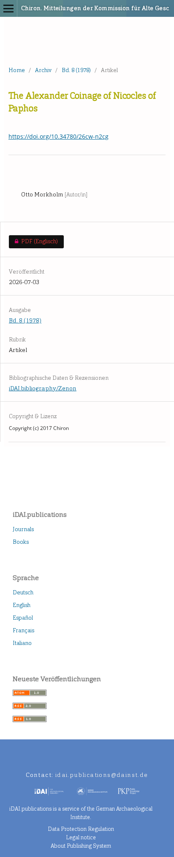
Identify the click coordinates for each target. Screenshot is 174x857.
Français (23, 630)
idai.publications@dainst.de (101, 775)
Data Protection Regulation (81, 829)
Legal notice (81, 837)
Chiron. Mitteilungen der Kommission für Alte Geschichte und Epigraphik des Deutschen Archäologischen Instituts (73, 8)
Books (21, 541)
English (21, 605)
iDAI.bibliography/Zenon (42, 388)
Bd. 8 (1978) (76, 70)
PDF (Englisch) (33, 241)
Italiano (22, 643)
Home (16, 70)
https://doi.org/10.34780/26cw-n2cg (58, 136)
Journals (23, 529)
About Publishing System (81, 845)
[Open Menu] (8, 8)
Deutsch (23, 592)
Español (23, 617)
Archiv (43, 70)
